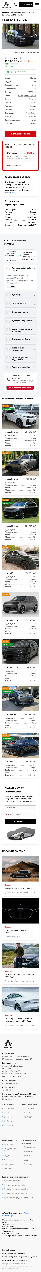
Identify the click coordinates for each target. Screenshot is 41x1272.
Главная (5, 13)
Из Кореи (8, 1125)
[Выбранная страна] (7, 814)
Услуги (27, 1155)
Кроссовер (9, 1144)
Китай (33, 120)
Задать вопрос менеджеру (20, 387)
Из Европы (9, 1108)
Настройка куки (8, 1250)
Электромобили (29, 1104)
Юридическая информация (15, 1177)
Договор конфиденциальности (18, 1198)
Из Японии (9, 1121)
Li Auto (33, 78)
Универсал (9, 1164)
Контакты (28, 1151)
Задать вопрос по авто (20, 134)
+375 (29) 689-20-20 (19, 383)
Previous (4, 36)
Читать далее (11, 192)
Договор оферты (12, 1181)
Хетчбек (8, 1160)
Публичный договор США (16, 1189)
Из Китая (8, 1117)
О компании (29, 1147)
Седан (7, 1155)
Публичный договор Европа (17, 1193)
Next (36, 36)
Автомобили (8, 1104)
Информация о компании (29, 1142)
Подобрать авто (26, 4)
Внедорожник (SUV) (27, 95)
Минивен (8, 1168)
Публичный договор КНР (15, 1185)
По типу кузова (9, 1141)
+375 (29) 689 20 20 (11, 1083)
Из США (8, 1112)
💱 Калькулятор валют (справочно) (26, 52)
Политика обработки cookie (13, 1253)
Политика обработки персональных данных (19, 1257)
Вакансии (28, 1164)
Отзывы (27, 1160)
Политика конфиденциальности (14, 1260)
